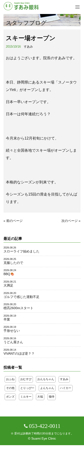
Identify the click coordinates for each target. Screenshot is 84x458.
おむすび (26, 379)
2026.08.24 (10, 270)
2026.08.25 (10, 259)
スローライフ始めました (21, 251)
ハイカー (65, 388)
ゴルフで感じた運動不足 (21, 297)
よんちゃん (47, 388)
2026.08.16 (10, 338)
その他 (10, 388)
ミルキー (26, 396)
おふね (10, 379)
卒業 (7, 319)
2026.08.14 (10, 349)
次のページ (69, 221)
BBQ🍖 (9, 274)
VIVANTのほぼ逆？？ (19, 353)
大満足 (8, 285)
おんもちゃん (45, 379)
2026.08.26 (10, 247)
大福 (40, 396)
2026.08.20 (10, 293)
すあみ (28, 46)
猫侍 (51, 396)
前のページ (14, 221)
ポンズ (10, 396)
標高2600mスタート (18, 308)
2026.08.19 (10, 315)
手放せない (12, 330)
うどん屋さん (13, 342)
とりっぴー (27, 388)
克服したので (13, 263)
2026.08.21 (10, 281)
